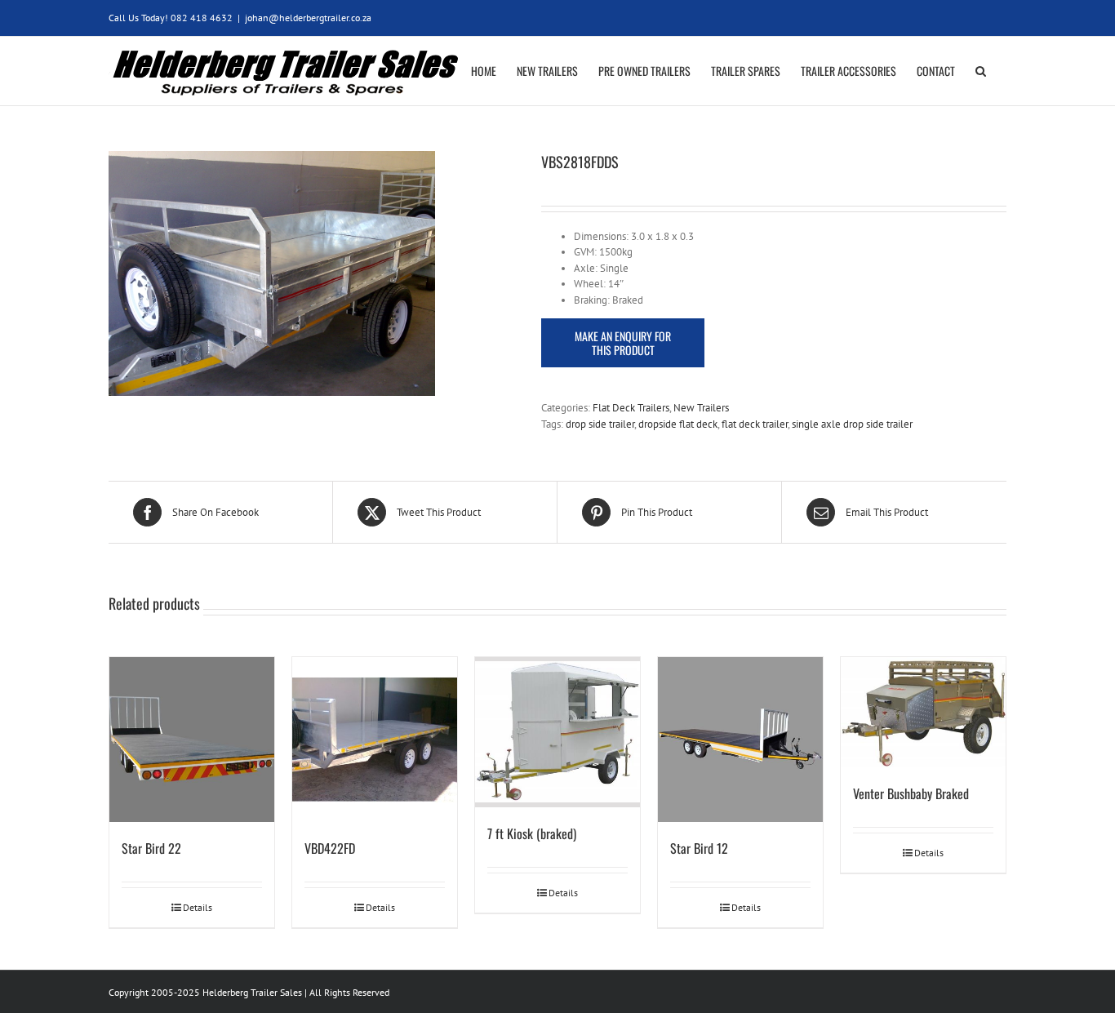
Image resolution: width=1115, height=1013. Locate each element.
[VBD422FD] (374, 739)
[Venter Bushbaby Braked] (923, 712)
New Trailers (701, 408)
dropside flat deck (677, 424)
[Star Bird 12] (740, 739)
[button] (980, 71)
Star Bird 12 (699, 848)
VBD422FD (329, 848)
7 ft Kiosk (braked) (531, 833)
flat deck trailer (755, 424)
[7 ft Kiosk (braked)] (557, 732)
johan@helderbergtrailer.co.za (308, 17)
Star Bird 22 (151, 848)
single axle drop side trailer (852, 424)
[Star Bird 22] (191, 739)
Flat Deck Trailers (631, 408)
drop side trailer (600, 424)
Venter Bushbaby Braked (911, 793)
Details (197, 907)
